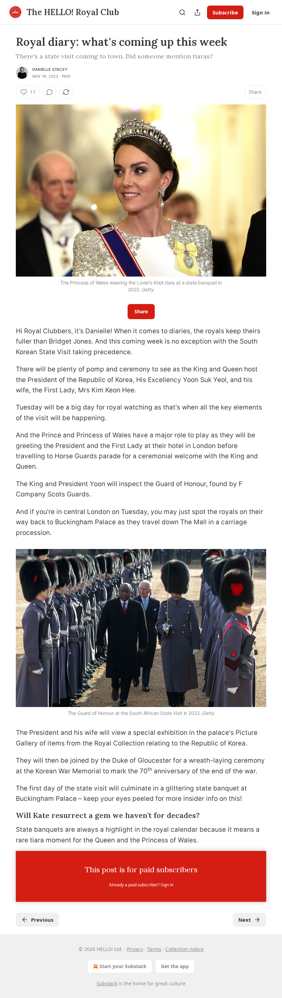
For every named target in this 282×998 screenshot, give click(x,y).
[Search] (182, 12)
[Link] (6, 815)
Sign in (261, 12)
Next (244, 919)
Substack (107, 983)
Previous (42, 919)
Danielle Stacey (50, 69)
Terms (154, 949)
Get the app (175, 966)
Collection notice (184, 949)
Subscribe (225, 12)
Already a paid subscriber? (141, 885)
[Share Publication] (197, 12)
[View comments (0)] (49, 92)
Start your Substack (123, 966)
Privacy (135, 949)
